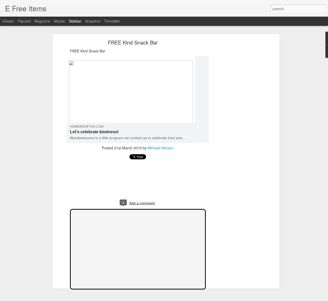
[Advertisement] (234, 121)
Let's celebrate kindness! (94, 132)
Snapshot (92, 21)
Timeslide (112, 21)
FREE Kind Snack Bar (133, 42)
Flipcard (24, 21)
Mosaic (59, 21)
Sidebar (75, 21)
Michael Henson (161, 147)
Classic (8, 21)
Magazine (42, 21)
